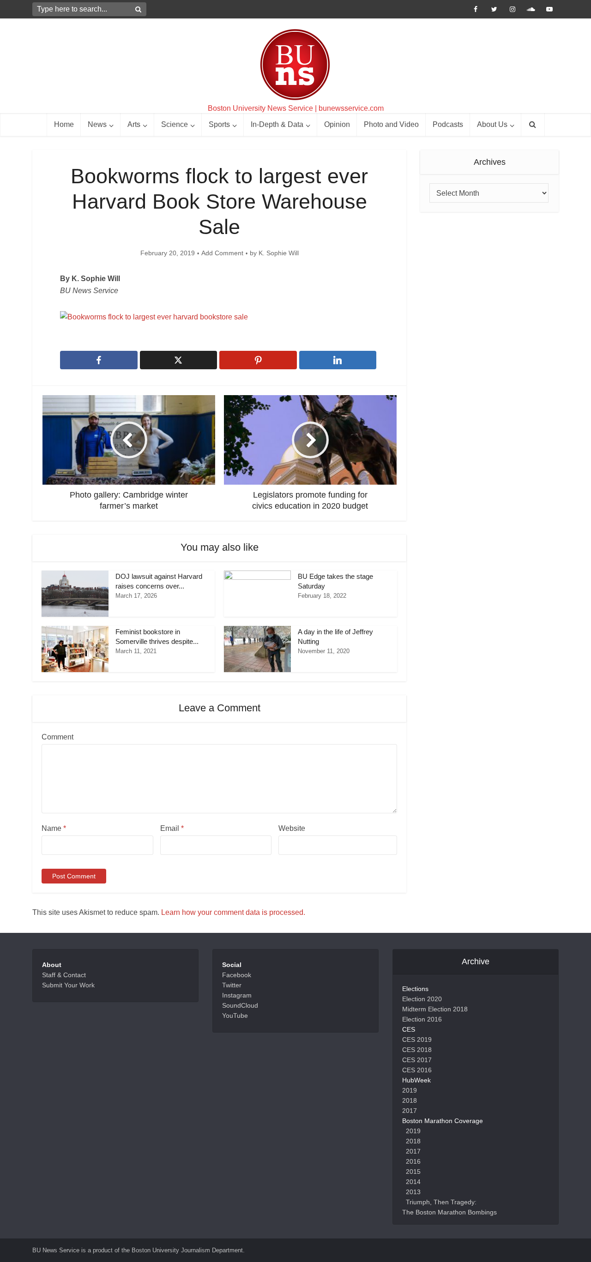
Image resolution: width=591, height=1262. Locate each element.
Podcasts (448, 124)
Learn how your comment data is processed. (233, 912)
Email (172, 828)
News (97, 124)
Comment (57, 737)
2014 (413, 1181)
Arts (133, 124)
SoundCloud (240, 1005)
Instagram (237, 995)
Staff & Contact (64, 975)
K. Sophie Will (279, 253)
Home (64, 124)
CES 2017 (417, 1060)
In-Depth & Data (277, 124)
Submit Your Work (68, 985)
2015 (413, 1171)
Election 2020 (422, 999)
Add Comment (222, 253)
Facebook (236, 975)
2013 (413, 1192)
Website (291, 828)
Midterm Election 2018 (435, 1009)
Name (54, 828)
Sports (219, 124)
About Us (492, 124)
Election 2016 (422, 1019)
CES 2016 (417, 1070)
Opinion (337, 124)
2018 (409, 1100)
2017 (409, 1110)
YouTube (235, 1015)
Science (174, 124)
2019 (409, 1090)
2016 (413, 1161)
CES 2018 (417, 1049)
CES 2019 (417, 1039)
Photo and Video (391, 124)
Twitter (231, 985)
